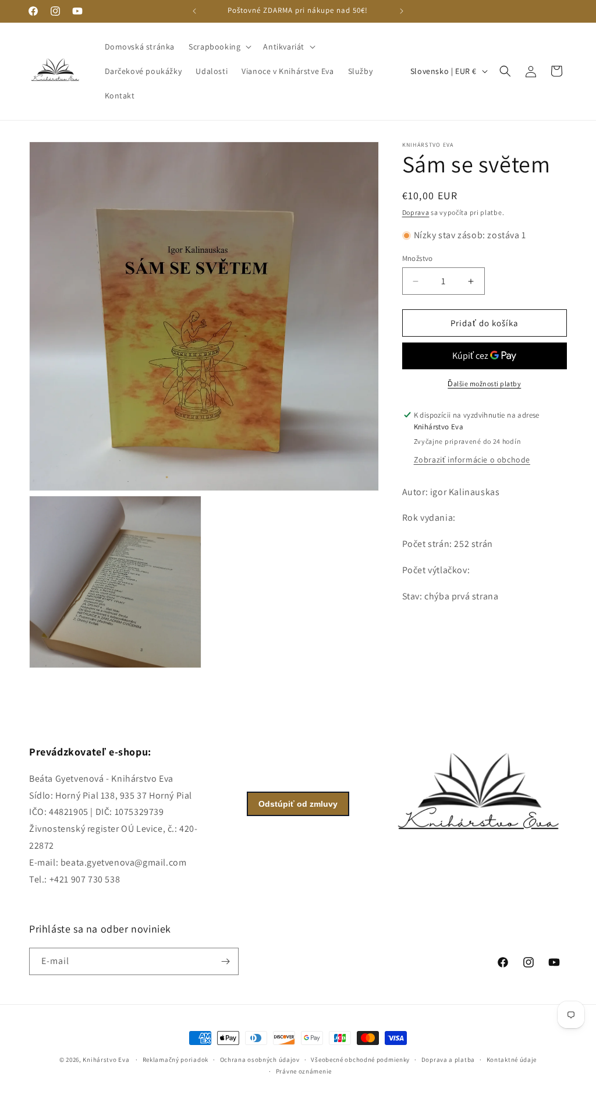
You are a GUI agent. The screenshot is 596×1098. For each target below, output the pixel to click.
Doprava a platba (448, 1059)
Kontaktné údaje (512, 1059)
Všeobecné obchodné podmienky (360, 1059)
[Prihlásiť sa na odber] (225, 961)
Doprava (416, 212)
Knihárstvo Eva (106, 1059)
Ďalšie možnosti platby (484, 383)
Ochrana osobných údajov (260, 1059)
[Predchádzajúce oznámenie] (194, 11)
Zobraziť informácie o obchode (472, 459)
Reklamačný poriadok (175, 1059)
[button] (219, 46)
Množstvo (417, 258)
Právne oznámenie (304, 1071)
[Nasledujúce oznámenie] (401, 11)
